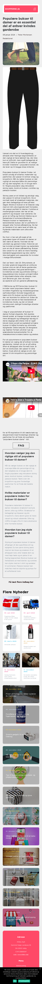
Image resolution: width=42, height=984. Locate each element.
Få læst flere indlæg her (21, 582)
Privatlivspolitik (24, 981)
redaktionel (8, 38)
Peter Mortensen (25, 35)
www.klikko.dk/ (23, 955)
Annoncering (21, 966)
